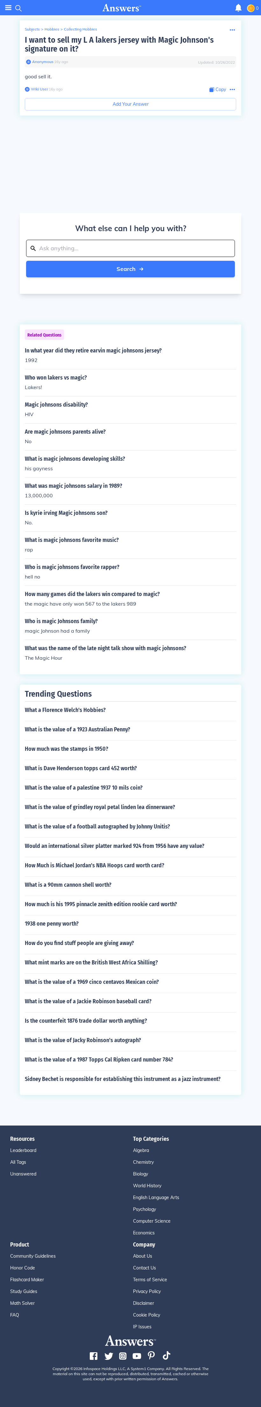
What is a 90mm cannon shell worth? (68, 884)
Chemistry (143, 1162)
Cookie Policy (146, 1315)
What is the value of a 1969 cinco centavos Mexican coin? (92, 981)
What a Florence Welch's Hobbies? (65, 710)
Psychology (144, 1209)
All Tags (18, 1162)
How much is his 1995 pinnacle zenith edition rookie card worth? (101, 904)
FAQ (14, 1315)
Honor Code (22, 1268)
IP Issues (142, 1327)
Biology (140, 1174)
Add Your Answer (131, 104)
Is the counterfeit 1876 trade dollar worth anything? (86, 1020)
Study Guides (23, 1291)
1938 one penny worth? (52, 923)
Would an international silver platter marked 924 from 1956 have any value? (114, 845)
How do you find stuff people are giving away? (79, 943)
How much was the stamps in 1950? (66, 748)
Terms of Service (150, 1280)
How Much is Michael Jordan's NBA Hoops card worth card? (94, 865)
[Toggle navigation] (8, 8)
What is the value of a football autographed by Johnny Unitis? (97, 826)
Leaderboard (23, 1150)
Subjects (32, 29)
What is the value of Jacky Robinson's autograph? (83, 1040)
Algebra (141, 1150)
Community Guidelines (33, 1256)
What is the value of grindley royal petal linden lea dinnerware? (100, 807)
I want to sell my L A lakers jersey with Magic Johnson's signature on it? (119, 44)
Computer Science (152, 1221)
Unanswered (23, 1174)
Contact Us (144, 1268)
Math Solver (22, 1303)
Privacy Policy (147, 1291)
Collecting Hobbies (80, 29)
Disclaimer (143, 1303)
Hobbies (52, 29)
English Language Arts (156, 1197)
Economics (144, 1233)
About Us (142, 1256)
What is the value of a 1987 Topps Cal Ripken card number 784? (99, 1059)
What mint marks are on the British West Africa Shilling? (91, 962)
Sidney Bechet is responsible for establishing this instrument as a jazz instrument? (123, 1079)
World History (147, 1186)
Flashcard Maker (27, 1280)
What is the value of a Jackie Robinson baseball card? (88, 1001)
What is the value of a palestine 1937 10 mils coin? (84, 787)
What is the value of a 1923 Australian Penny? (77, 729)
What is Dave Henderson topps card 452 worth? (81, 768)
